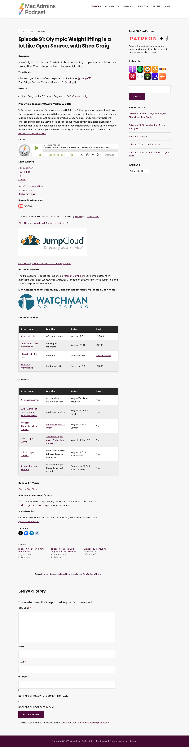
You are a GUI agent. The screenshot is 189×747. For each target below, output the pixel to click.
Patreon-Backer (103, 355)
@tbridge (70, 82)
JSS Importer (25, 168)
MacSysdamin (28, 336)
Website (22, 677)
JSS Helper (24, 171)
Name (22, 646)
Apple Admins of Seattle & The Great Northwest (29, 412)
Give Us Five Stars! (28, 489)
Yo (19, 175)
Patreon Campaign (74, 275)
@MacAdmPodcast (28, 521)
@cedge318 (85, 78)
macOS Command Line (30, 186)
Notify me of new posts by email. (36, 707)
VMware (97, 574)
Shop (167, 6)
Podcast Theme (129, 741)
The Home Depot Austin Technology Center (55, 440)
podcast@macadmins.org (32, 505)
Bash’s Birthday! (27, 194)
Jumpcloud (93, 216)
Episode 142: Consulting (95, 549)
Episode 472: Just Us (138, 136)
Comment (24, 608)
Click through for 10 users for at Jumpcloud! (44, 263)
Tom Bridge (88, 574)
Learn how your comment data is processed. (85, 722)
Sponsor (128, 6)
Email (22, 661)
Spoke (78, 216)
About (156, 6)
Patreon (143, 6)
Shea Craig (70, 574)
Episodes (95, 6)
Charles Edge (47, 574)
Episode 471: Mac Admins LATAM (144, 144)
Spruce (22, 179)
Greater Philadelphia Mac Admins (29, 426)
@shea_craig (79, 96)
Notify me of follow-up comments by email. (43, 695)
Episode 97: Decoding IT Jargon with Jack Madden (63, 550)
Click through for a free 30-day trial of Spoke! (43, 223)
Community (112, 6)
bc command (25, 190)
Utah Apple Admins (30, 400)
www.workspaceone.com (32, 133)
